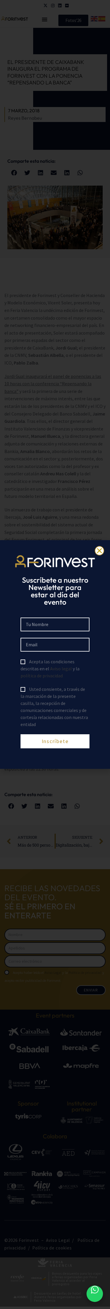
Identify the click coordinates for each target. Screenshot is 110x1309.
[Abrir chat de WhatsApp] (95, 1294)
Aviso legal (61, 669)
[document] (55, 654)
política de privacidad (42, 676)
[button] (99, 550)
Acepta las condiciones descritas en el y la (50, 669)
